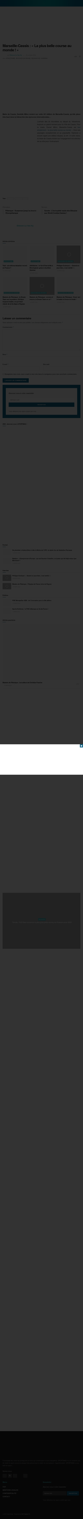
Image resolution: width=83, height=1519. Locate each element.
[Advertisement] (41, 759)
